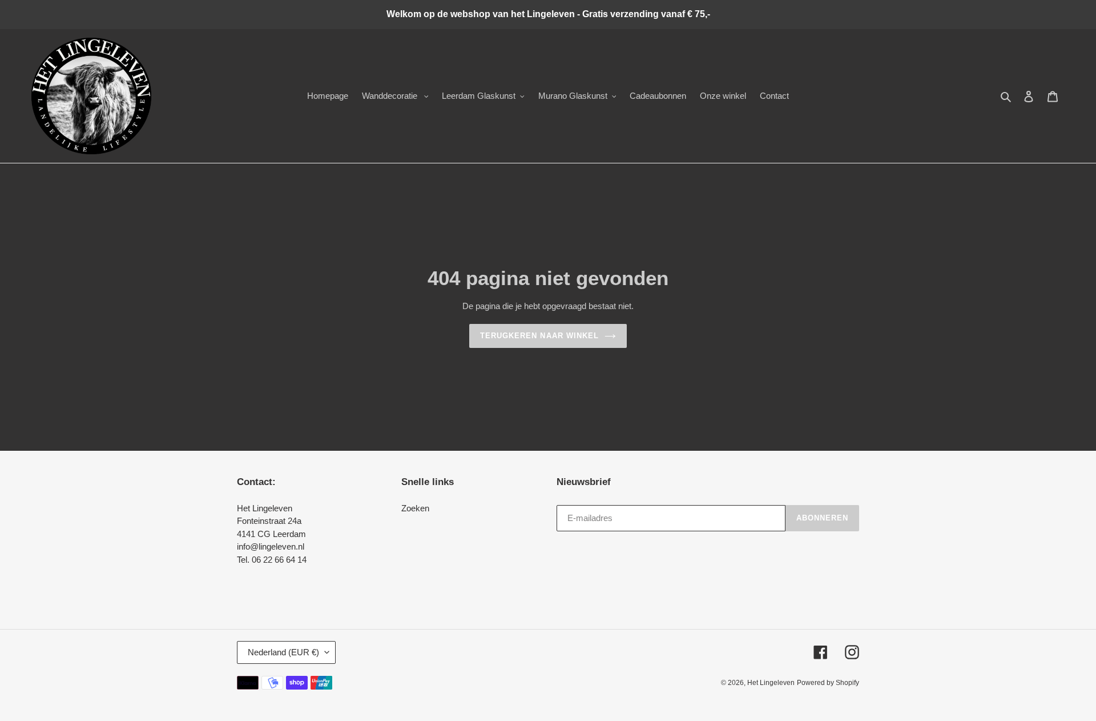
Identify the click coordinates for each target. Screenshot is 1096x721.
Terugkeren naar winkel (539, 335)
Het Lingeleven (771, 683)
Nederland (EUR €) (283, 652)
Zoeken (415, 508)
